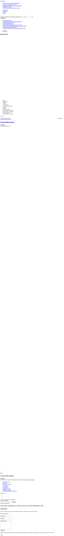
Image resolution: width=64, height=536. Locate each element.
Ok (1, 534)
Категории (3, 18)
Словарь (9, 6)
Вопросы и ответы (16, 7)
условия (23, 532)
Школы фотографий (17, 5)
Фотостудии (13, 4)
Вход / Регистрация (7, 484)
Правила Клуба (6, 481)
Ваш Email (2, 516)
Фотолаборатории (16, 3)
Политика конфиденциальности (10, 491)
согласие (30, 532)
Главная (4, 30)
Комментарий (3, 520)
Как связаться (6, 486)
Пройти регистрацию (30, 479)
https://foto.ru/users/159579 (5, 119)
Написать (3, 530)
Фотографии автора (7, 122)
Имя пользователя (4, 513)
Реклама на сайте (6, 488)
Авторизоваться (3, 508)
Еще (1, 473)
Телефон (2, 518)
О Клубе (5, 483)
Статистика (5, 487)
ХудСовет (5, 485)
